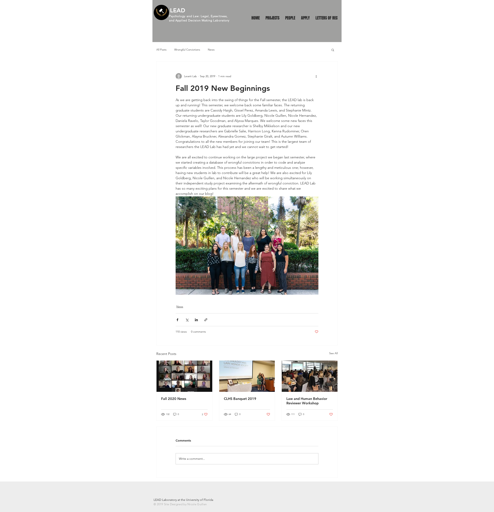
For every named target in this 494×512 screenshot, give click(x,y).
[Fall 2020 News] (184, 376)
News (211, 49)
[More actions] (316, 76)
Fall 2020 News (173, 398)
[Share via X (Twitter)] (187, 320)
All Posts (161, 49)
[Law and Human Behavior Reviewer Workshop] (310, 376)
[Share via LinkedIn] (196, 320)
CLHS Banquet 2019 (240, 398)
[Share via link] (206, 320)
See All (333, 353)
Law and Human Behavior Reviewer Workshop (306, 400)
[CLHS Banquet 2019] (247, 376)
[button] (333, 49)
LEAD (177, 10)
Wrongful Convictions (187, 49)
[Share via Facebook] (177, 320)
